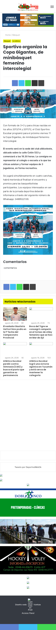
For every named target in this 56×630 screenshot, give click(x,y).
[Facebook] (24, 619)
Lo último (16, 41)
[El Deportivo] (28, 7)
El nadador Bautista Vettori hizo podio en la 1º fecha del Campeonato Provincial (14, 332)
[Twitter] (28, 619)
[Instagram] (31, 619)
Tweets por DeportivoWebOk (28, 467)
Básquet (16, 35)
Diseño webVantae (28, 604)
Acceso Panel (28, 613)
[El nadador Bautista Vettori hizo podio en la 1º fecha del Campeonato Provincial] (15, 314)
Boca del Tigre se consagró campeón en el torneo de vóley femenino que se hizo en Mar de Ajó (40, 332)
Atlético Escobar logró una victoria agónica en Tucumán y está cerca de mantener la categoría (40, 368)
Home (8, 35)
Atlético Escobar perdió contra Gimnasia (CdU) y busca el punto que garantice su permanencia (13, 368)
